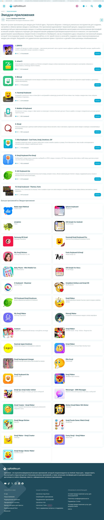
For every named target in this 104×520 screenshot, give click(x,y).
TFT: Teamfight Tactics (73, 1)
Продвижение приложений (45, 499)
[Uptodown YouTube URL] (5, 483)
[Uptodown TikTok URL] (9, 483)
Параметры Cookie (74, 501)
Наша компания (9, 497)
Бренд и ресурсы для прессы (13, 505)
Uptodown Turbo (44, 505)
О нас (6, 494)
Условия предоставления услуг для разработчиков (79, 505)
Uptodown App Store (42, 494)
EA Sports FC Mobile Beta (59, 1)
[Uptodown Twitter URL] (12, 483)
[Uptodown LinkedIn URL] (19, 483)
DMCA (70, 509)
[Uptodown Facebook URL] (22, 483)
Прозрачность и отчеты (11, 502)
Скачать (97, 53)
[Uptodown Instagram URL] (15, 483)
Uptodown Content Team (18, 18)
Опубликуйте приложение (44, 497)
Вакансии (7, 511)
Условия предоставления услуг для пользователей (79, 495)
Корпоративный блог (11, 508)
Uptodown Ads (41, 502)
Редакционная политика (12, 499)
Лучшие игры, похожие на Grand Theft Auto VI (37, 1)
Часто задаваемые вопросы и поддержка (49, 508)
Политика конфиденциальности (78, 498)
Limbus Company (18, 1)
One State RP (9, 1)
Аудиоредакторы (86, 1)
